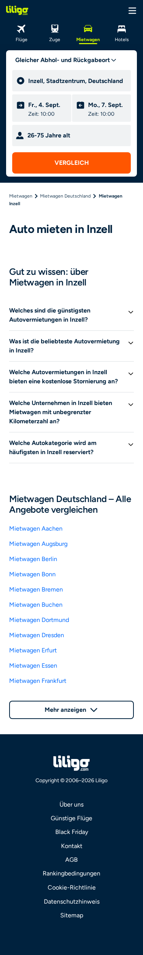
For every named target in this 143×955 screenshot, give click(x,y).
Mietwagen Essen (33, 665)
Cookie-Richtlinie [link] (72, 887)
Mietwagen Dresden (36, 635)
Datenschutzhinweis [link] (72, 901)
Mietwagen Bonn (32, 574)
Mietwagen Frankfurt (37, 680)
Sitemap (71, 915)
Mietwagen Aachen (36, 528)
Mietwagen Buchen (36, 604)
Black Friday (71, 831)
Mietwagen (20, 196)
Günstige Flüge (71, 818)
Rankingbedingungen (71, 873)
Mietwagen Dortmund (39, 619)
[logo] (17, 10)
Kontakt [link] (71, 846)
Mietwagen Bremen (36, 589)
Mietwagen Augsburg (38, 543)
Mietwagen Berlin (33, 559)
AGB (71, 859)
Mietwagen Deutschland (65, 196)
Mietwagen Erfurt (33, 650)
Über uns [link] (71, 804)
